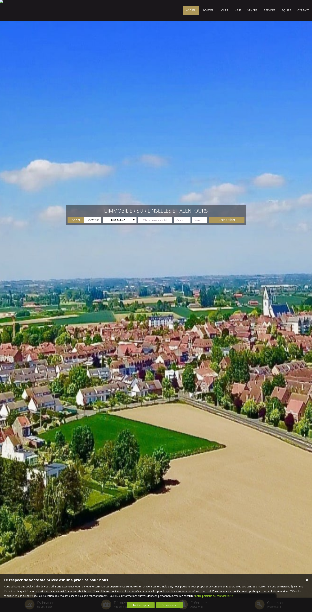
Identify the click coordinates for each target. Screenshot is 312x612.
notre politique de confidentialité (214, 596)
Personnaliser (170, 605)
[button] (76, 220)
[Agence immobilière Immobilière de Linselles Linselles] (1, 1)
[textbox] (155, 220)
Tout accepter (141, 605)
